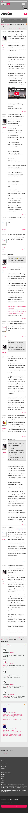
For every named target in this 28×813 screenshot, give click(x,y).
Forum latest (7, 645)
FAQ (3, 21)
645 (5, 432)
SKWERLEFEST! (20, 529)
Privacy (3, 778)
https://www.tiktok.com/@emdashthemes (12, 716)
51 (4, 231)
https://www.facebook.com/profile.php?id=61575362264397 (12, 732)
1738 (3, 49)
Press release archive (6, 772)
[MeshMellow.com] (14, 799)
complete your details (17, 28)
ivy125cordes (12, 694)
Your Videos (7, 24)
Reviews (3, 774)
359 (5, 541)
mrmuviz (4, 229)
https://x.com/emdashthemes (9, 718)
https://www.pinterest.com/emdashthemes (12, 714)
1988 (3, 251)
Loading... (5, 753)
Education (3, 766)
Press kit (3, 771)
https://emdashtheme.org (8, 730)
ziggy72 (3, 247)
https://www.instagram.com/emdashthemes (13, 734)
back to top (14, 806)
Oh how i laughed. (7, 696)
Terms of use (4, 780)
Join (8, 4)
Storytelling (5, 665)
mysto (3, 335)
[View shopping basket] (25, 8)
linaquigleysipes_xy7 (11, 712)
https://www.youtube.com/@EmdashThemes (13, 719)
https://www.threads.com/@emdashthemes (13, 715)
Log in (3, 4)
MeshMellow (4, 763)
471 (5, 336)
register (9, 28)
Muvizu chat (6, 705)
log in (6, 28)
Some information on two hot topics (11, 654)
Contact (3, 764)
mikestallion (12, 652)
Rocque (3, 539)
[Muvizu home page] (6, 13)
